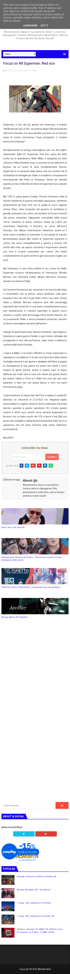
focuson (24, 70)
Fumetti (33, 70)
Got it (44, 25)
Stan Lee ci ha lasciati (13, 527)
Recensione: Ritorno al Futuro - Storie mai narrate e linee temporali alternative (31, 558)
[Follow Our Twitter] (24, 834)
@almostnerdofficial (11, 827)
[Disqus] (35, 671)
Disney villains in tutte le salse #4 (36, 876)
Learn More (30, 25)
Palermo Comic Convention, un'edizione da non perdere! (31, 587)
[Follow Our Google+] (46, 834)
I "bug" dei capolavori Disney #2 (36, 916)
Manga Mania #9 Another (14, 617)
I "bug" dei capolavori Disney (34, 903)
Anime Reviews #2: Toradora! (34, 889)
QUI (60, 416)
